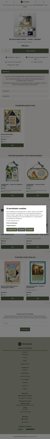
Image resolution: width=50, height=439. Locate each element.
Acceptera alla (12, 229)
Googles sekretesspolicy (12, 220)
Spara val (21, 229)
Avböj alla (30, 229)
